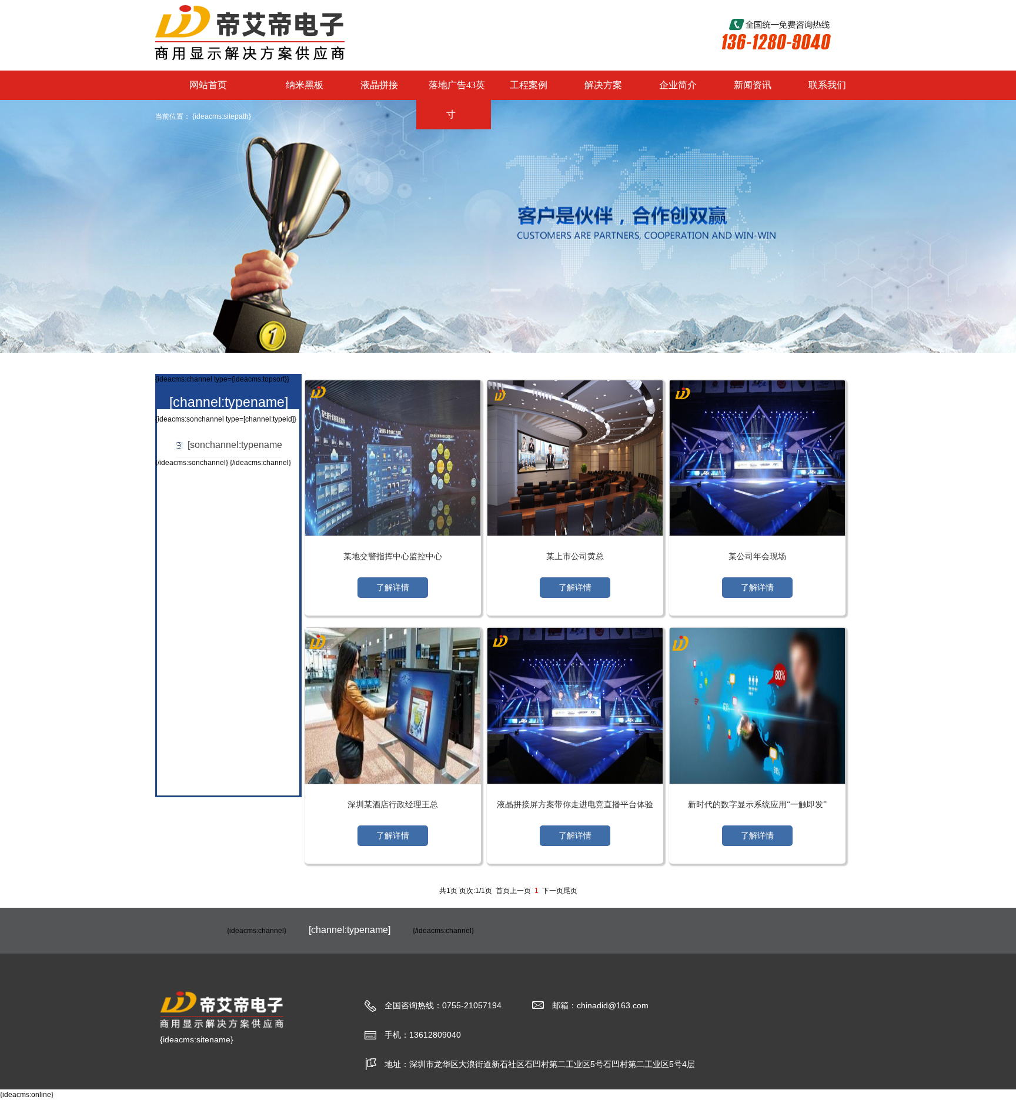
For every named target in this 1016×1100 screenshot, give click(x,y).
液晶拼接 (379, 85)
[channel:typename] (228, 402)
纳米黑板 (304, 85)
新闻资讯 (752, 85)
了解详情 (392, 587)
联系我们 (827, 85)
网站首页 (208, 85)
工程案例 (528, 85)
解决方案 (603, 85)
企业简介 (678, 85)
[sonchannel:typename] (236, 445)
